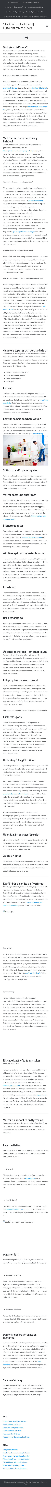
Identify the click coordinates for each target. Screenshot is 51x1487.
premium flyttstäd (10, 88)
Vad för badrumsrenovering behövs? (16, 1453)
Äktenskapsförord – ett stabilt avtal (25, 651)
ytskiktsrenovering (35, 200)
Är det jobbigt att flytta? (35, 7)
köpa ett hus (30, 1178)
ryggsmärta (41, 1095)
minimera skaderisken (11, 1085)
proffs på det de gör (32, 973)
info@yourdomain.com (32, 2)
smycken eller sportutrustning (14, 794)
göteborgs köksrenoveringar (24, 232)
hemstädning (38, 434)
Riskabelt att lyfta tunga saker (21, 1060)
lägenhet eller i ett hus (15, 1209)
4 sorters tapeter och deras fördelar (25, 350)
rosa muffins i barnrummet (32, 537)
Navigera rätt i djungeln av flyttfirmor (34, 16)
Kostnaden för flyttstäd (12, 16)
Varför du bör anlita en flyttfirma (23, 1120)
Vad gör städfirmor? (15, 47)
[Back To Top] (45, 1481)
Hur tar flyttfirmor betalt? (34, 12)
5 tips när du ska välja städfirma (15, 7)
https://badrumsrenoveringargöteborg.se (19, 151)
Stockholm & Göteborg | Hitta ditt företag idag (24, 1482)
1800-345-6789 (15, 2)
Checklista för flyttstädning (15, 12)
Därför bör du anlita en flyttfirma (23, 883)
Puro (25, 1484)
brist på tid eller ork (39, 88)
